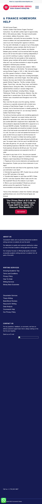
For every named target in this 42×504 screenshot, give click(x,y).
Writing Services (8, 282)
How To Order (8, 279)
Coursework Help (9, 309)
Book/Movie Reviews (10, 301)
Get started (21, 211)
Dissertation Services (10, 295)
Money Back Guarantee (11, 284)
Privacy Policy (8, 276)
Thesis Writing (8, 298)
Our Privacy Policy (9, 312)
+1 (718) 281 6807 (13, 489)
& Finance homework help (19, 20)
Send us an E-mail (8, 334)
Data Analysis (7, 306)
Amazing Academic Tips (11, 271)
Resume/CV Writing (9, 304)
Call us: (5, 489)
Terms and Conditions (10, 273)
